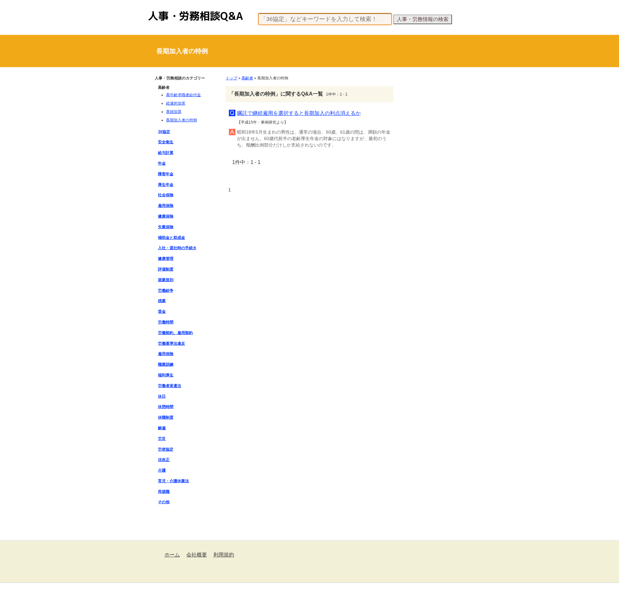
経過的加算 (175, 103)
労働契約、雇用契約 (175, 333)
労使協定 (165, 449)
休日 (162, 396)
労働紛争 (165, 290)
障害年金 (165, 174)
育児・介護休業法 (173, 481)
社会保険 (165, 195)
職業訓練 (165, 364)
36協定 (164, 131)
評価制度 (165, 269)
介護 (162, 470)
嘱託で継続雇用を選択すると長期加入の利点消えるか (299, 113)
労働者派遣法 (169, 385)
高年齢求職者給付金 (183, 95)
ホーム (172, 554)
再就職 (164, 491)
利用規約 (223, 554)
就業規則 (165, 280)
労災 (162, 438)
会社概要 (196, 554)
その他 (164, 502)
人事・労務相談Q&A (166, 11)
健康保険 (165, 216)
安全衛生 (165, 142)
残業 (162, 301)
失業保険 (165, 227)
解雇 (162, 428)
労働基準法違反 (171, 343)
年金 (162, 163)
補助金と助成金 (171, 237)
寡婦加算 (174, 111)
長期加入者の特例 (181, 120)
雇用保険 (165, 205)
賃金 (162, 311)
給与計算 (165, 152)
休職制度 (165, 417)
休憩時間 (165, 406)
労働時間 (165, 322)
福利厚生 (165, 375)
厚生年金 (165, 184)
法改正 (164, 459)
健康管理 (165, 258)
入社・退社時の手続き (177, 248)
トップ (231, 78)
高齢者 (247, 78)
